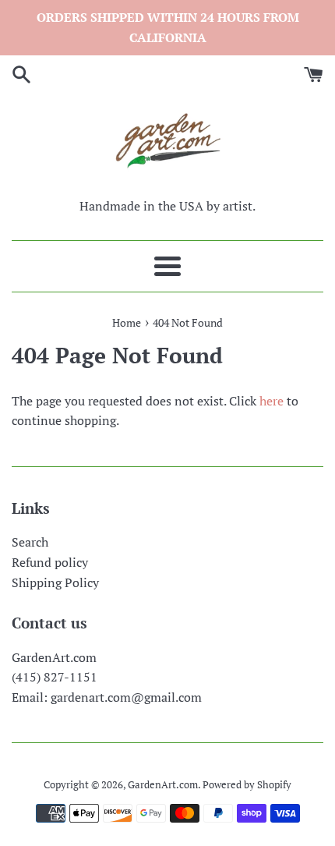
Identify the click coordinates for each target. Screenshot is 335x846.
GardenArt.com (163, 784)
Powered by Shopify (247, 784)
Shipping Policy (55, 582)
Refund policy (50, 562)
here (271, 400)
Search (30, 541)
